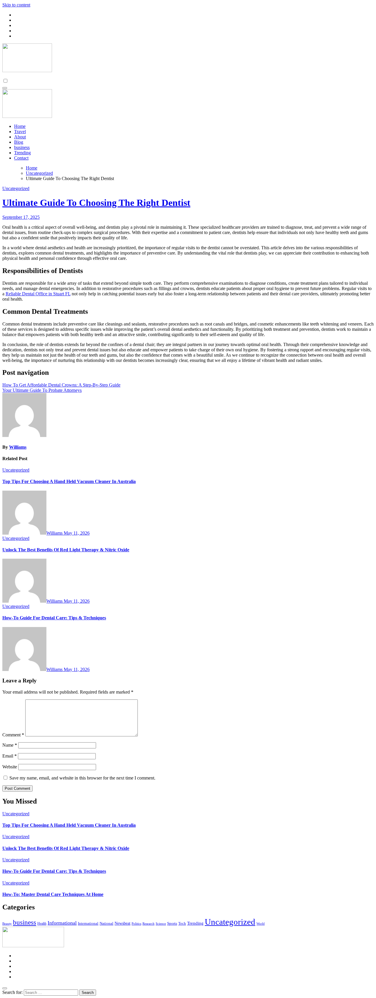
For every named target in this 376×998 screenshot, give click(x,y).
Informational (62, 923)
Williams (17, 447)
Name (9, 745)
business (22, 147)
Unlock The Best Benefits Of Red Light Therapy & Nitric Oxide (65, 549)
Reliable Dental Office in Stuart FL (38, 293)
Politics (136, 923)
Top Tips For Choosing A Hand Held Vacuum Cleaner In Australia (69, 481)
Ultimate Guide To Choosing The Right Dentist (96, 202)
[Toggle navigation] (4, 88)
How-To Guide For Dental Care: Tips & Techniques (54, 617)
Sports (172, 923)
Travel (20, 131)
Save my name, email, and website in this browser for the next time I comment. (82, 777)
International (88, 923)
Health (41, 923)
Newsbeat (122, 923)
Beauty (7, 923)
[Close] (4, 988)
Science (161, 923)
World (260, 923)
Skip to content (16, 4)
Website (9, 766)
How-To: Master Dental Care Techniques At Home (52, 894)
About (20, 136)
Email (9, 755)
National (106, 923)
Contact (21, 157)
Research (148, 923)
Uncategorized (15, 188)
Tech (182, 923)
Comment (13, 734)
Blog (18, 142)
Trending (22, 152)
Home (20, 126)
